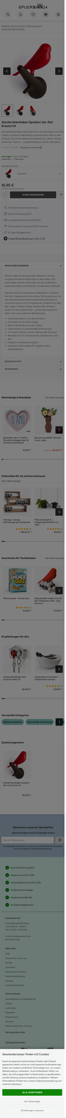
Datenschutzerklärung (46, 1080)
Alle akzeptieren (32, 1092)
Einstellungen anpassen (32, 1110)
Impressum (16, 1084)
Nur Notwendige (32, 1101)
